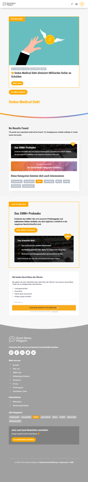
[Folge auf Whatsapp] (22, 352)
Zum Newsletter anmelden (23, 440)
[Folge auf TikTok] (33, 352)
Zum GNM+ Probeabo (26, 230)
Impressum (64, 462)
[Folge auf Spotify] (28, 352)
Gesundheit (35, 69)
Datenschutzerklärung (48, 462)
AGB (72, 462)
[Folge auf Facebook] (16, 352)
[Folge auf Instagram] (11, 352)
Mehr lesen (17, 83)
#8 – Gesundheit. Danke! (20, 69)
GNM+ (43, 69)
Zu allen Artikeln (18, 92)
